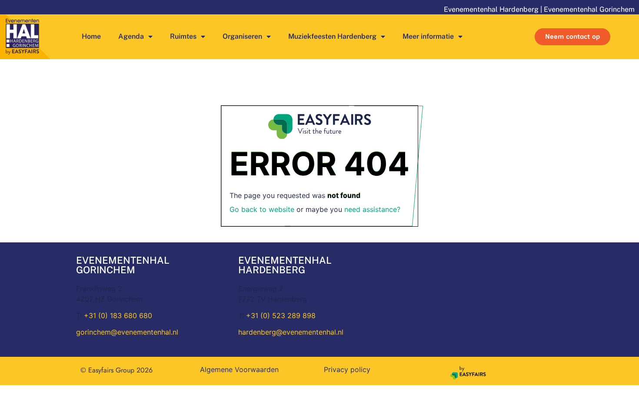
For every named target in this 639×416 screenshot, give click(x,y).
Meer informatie (428, 36)
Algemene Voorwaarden (239, 369)
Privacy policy (347, 369)
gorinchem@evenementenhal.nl (127, 332)
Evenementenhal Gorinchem (589, 9)
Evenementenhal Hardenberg (491, 9)
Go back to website (262, 209)
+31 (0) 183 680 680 (118, 315)
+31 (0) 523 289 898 (281, 315)
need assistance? (372, 209)
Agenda (131, 36)
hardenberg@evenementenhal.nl (290, 332)
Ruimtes (183, 36)
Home (91, 36)
